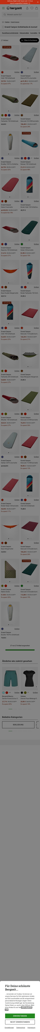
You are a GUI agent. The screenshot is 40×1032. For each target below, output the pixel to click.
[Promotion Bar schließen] (37, 2)
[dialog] (20, 1006)
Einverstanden (20, 1016)
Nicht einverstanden (20, 1022)
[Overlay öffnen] (29, 3)
